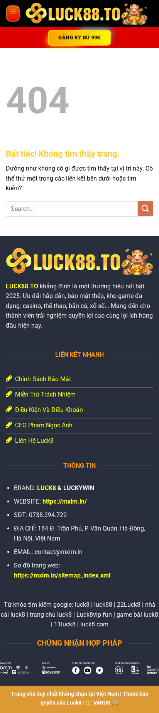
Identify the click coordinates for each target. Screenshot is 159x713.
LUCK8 (46, 488)
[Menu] (13, 13)
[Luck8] (86, 13)
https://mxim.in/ (64, 501)
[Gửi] (145, 208)
